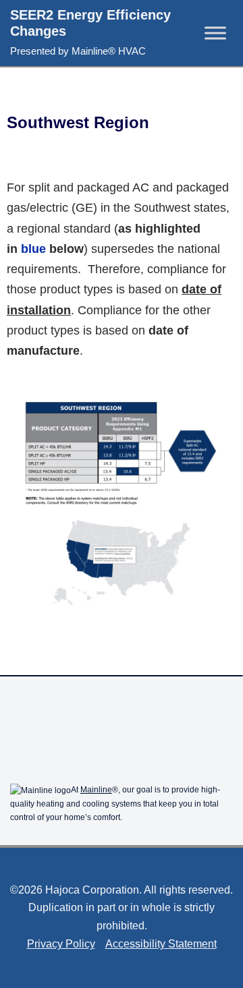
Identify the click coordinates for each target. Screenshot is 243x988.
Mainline (96, 789)
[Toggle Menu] (215, 32)
